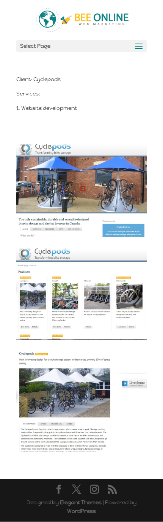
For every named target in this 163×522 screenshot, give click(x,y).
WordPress (81, 511)
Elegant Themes (81, 502)
